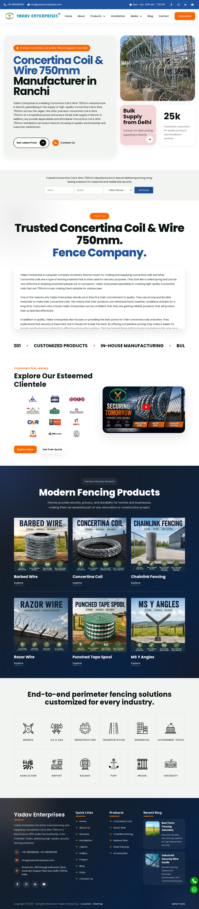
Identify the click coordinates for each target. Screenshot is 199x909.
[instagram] (178, 4)
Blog (150, 16)
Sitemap (98, 903)
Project (83, 859)
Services (84, 834)
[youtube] (192, 4)
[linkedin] (185, 4)
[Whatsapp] (192, 888)
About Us (84, 827)
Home (68, 16)
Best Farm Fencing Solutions (168, 826)
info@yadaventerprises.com (46, 4)
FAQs (82, 872)
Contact (164, 16)
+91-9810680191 (15, 4)
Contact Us (67, 142)
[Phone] (192, 879)
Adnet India (178, 903)
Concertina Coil (88, 576)
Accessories (120, 853)
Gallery (83, 853)
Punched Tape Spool (92, 657)
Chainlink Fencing (148, 576)
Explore (18, 583)
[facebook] (171, 4)
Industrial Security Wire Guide (170, 859)
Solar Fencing (121, 846)
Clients (83, 846)
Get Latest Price (26, 142)
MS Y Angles (142, 657)
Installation (118, 16)
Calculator (184, 16)
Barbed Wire (26, 576)
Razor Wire (24, 657)
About (81, 16)
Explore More (25, 449)
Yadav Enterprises (39, 814)
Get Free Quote (52, 449)
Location (86, 903)
